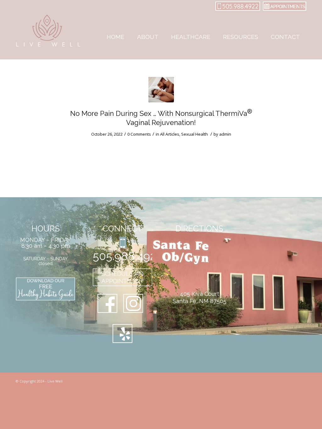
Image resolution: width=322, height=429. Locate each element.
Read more (72, 145)
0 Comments (139, 134)
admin (225, 134)
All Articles (169, 134)
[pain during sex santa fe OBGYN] (161, 89)
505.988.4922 (122, 256)
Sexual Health (194, 134)
